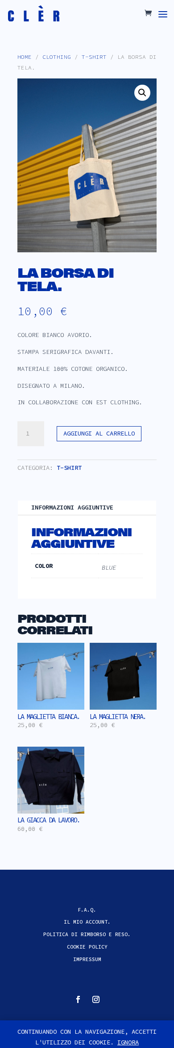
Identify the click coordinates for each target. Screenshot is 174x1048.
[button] (142, 93)
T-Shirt (94, 57)
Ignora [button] (128, 1042)
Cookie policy (87, 947)
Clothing (56, 57)
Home (24, 57)
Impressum (87, 959)
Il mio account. (87, 922)
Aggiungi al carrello (99, 433)
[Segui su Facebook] (78, 999)
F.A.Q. (87, 910)
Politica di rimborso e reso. (87, 934)
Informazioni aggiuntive (72, 507)
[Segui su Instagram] (96, 999)
